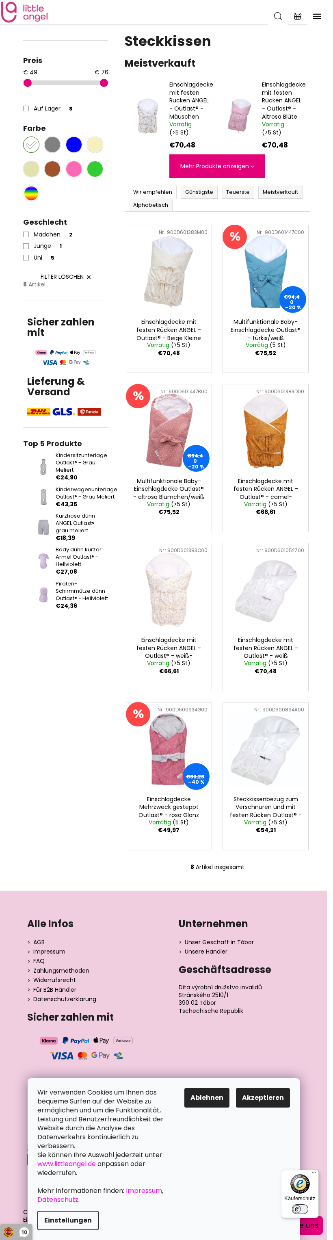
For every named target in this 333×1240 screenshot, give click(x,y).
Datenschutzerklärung (64, 999)
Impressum (49, 952)
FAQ (39, 961)
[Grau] (52, 145)
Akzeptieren (263, 1097)
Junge (48, 246)
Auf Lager (53, 108)
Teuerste (238, 192)
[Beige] (31, 169)
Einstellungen (68, 1220)
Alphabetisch (150, 205)
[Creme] (95, 145)
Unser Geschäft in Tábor (219, 942)
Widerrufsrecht (54, 980)
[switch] (300, 1209)
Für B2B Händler (54, 990)
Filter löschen (62, 277)
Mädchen (53, 234)
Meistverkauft (280, 192)
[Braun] (52, 169)
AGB (39, 942)
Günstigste (199, 192)
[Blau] (74, 145)
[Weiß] (31, 145)
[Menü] (314, 1174)
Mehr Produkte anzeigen (214, 166)
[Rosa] (74, 169)
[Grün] (95, 169)
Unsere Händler (206, 952)
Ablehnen (206, 1097)
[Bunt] (31, 193)
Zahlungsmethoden (61, 971)
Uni (44, 258)
